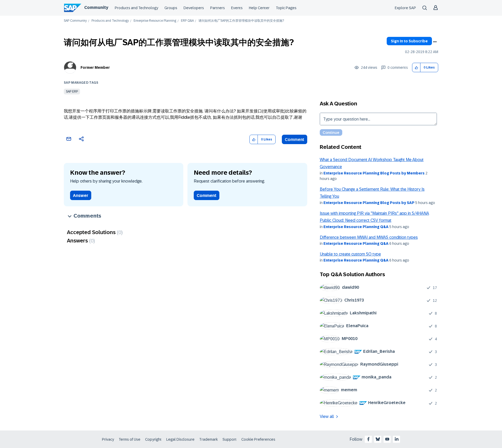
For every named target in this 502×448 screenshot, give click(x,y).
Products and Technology (136, 8)
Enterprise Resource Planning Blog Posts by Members (374, 173)
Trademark (208, 439)
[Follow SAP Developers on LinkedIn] (397, 439)
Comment (294, 139)
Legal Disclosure (180, 439)
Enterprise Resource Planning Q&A (356, 227)
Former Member (95, 67)
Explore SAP (405, 8)
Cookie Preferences (258, 439)
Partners (217, 8)
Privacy (108, 439)
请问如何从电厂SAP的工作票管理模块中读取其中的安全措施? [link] (241, 20)
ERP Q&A (187, 20)
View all (327, 416)
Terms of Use (129, 439)
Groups (170, 8)
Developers (194, 8)
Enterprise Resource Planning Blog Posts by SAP (368, 203)
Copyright (153, 439)
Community (96, 7)
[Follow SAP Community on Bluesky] (378, 439)
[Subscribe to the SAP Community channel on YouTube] (387, 439)
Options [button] (435, 42)
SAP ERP (72, 91)
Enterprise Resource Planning (155, 20)
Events (237, 8)
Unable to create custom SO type (350, 254)
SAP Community (75, 20)
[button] (416, 67)
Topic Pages (286, 8)
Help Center (259, 8)
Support (230, 439)
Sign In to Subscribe (409, 41)
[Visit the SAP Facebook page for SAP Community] (368, 439)
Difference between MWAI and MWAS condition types (369, 237)
